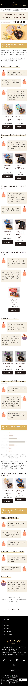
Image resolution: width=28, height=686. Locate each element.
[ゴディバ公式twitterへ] (10, 660)
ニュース (6, 622)
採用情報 (6, 628)
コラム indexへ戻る (13, 609)
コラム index (8, 9)
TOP (2, 9)
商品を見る (7, 127)
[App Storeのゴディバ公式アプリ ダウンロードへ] (14, 670)
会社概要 (6, 619)
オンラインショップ (23, 5)
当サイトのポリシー (10, 631)
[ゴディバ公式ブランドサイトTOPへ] (14, 643)
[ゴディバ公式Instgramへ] (4, 660)
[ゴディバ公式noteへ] (14, 665)
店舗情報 (6, 625)
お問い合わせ (8, 634)
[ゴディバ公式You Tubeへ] (24, 660)
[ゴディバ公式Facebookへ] (17, 660)
